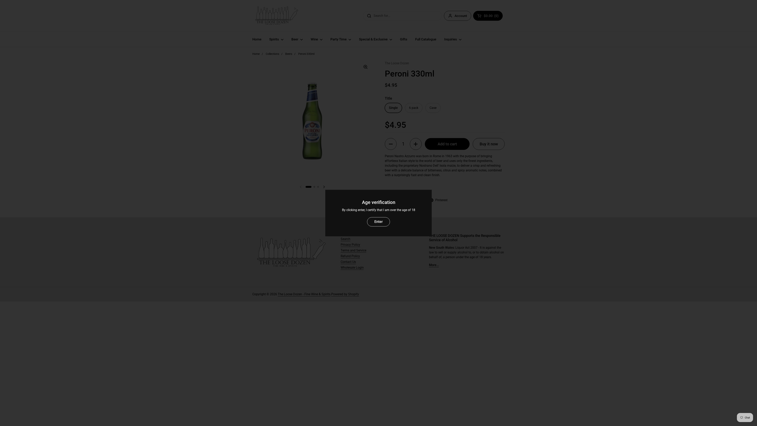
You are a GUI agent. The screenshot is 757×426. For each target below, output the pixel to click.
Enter (378, 222)
